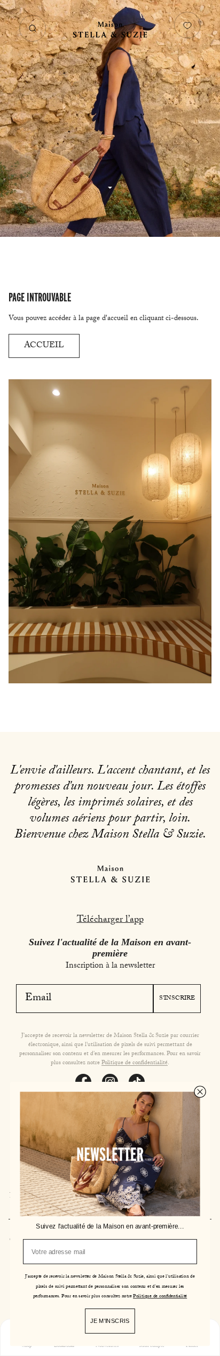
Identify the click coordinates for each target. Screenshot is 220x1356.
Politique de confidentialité (134, 1063)
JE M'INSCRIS (109, 1321)
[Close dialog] (200, 1091)
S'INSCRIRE (177, 998)
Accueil (44, 346)
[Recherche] (32, 28)
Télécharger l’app (110, 920)
